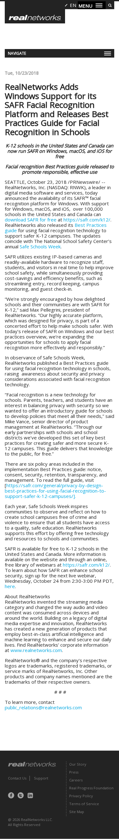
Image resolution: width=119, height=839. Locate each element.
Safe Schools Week (40, 246)
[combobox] (69, 5)
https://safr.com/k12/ (86, 219)
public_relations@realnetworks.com (43, 707)
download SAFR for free (30, 219)
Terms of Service (84, 803)
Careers (76, 780)
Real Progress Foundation (91, 788)
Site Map (76, 811)
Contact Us (17, 778)
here (10, 586)
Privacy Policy (81, 795)
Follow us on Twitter (22, 795)
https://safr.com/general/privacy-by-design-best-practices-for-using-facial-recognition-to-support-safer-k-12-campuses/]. (55, 490)
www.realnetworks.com (36, 650)
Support (41, 778)
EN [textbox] (73, 5)
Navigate (17, 53)
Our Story (77, 764)
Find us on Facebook (12, 795)
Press (73, 772)
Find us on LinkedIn (31, 795)
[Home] (35, 12)
